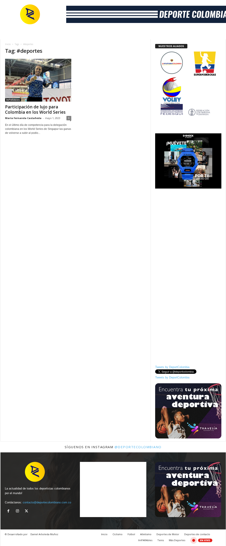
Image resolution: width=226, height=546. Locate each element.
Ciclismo (117, 534)
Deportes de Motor (167, 534)
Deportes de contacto (197, 534)
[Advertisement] (188, 219)
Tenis (160, 540)
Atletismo (145, 534)
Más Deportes (177, 540)
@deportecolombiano (138, 447)
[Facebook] (9, 511)
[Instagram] (18, 511)
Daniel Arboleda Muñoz (44, 534)
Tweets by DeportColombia (172, 367)
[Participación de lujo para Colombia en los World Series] (38, 80)
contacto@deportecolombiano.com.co (47, 502)
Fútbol (131, 534)
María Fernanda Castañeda (23, 118)
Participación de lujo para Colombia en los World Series (35, 109)
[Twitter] (27, 511)
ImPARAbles (13, 99)
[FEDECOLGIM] (188, 112)
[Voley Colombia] (188, 80)
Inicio (8, 44)
